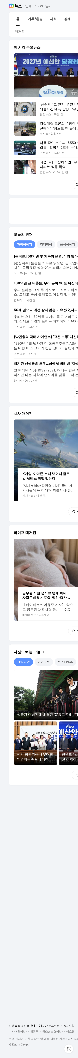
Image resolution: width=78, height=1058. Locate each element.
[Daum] (12, 6)
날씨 (48, 6)
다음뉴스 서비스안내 (22, 1025)
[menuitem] (17, 19)
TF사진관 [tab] (23, 662)
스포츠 (38, 6)
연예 (28, 6)
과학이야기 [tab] (24, 244)
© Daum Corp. (19, 1044)
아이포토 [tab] (44, 662)
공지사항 (68, 1025)
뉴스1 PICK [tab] (65, 662)
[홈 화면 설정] (68, 1048)
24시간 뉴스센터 (49, 1025)
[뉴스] (18, 6)
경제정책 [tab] (46, 244)
